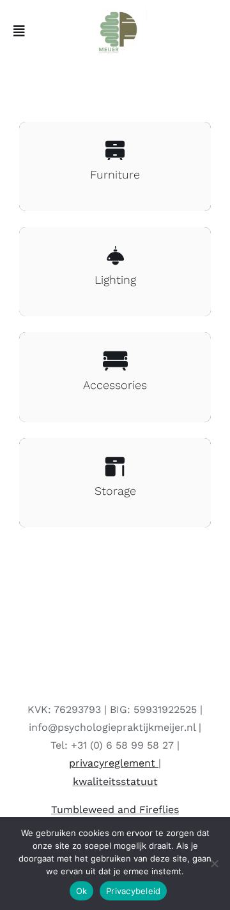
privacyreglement (112, 763)
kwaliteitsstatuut (115, 781)
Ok (82, 891)
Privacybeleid (133, 891)
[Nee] (214, 863)
